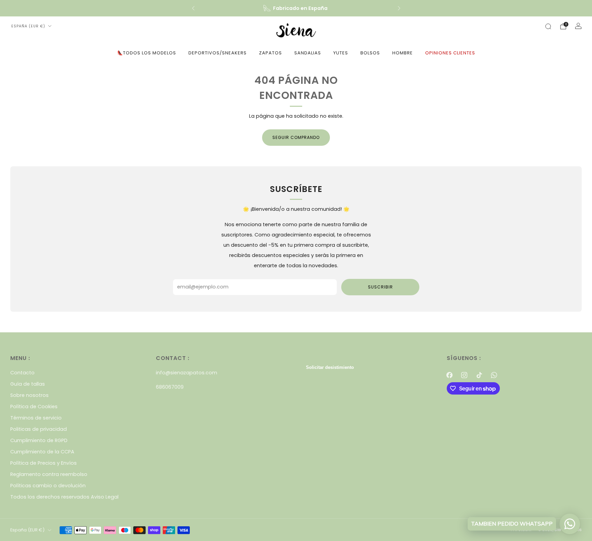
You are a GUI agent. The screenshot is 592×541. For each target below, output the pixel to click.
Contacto (22, 372)
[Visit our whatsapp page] (493, 375)
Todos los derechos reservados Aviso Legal (64, 496)
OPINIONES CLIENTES (450, 53)
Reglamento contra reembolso (48, 474)
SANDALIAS (307, 53)
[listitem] (296, 8)
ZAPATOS (270, 53)
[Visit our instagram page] (464, 375)
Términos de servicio (36, 417)
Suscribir (380, 287)
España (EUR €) (28, 26)
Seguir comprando (296, 137)
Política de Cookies (34, 406)
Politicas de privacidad (38, 429)
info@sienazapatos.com (186, 372)
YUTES (340, 53)
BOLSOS (370, 53)
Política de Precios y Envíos (43, 463)
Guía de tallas (27, 384)
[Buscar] (548, 26)
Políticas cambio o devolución (48, 485)
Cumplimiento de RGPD (38, 440)
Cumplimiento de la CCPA (42, 451)
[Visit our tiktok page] (479, 375)
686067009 (170, 387)
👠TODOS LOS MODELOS (146, 53)
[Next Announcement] (399, 8)
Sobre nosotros (29, 395)
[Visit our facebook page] (449, 375)
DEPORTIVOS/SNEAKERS (217, 53)
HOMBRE (402, 53)
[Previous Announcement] (193, 8)
